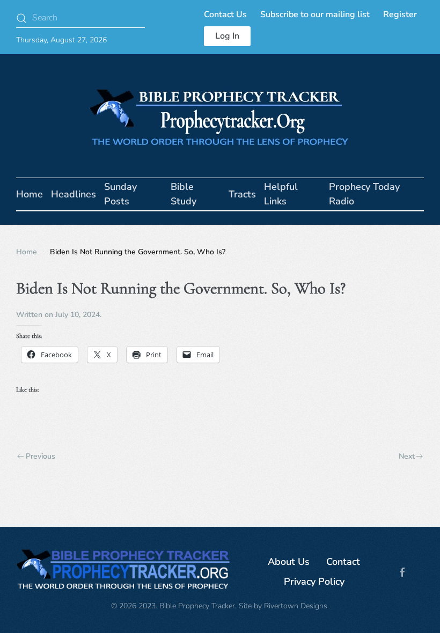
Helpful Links (281, 194)
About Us (289, 561)
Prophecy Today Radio (364, 194)
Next (407, 456)
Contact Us (225, 14)
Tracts (242, 194)
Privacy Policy (314, 581)
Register (400, 14)
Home (29, 194)
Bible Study (183, 194)
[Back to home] (220, 116)
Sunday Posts (120, 194)
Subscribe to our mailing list (315, 14)
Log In (227, 36)
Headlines (73, 194)
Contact (343, 561)
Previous (40, 456)
